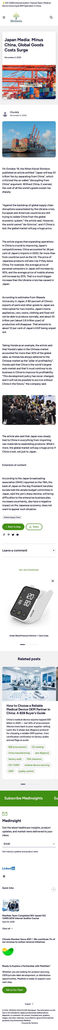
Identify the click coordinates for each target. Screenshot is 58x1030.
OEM (11, 771)
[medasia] (29, 139)
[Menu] (4, 17)
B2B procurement (17, 747)
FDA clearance (34, 759)
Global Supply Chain (12, 517)
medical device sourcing (36, 765)
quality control (26, 771)
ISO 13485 (13, 765)
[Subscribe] (53, 843)
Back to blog (14, 526)
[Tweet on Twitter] (13, 535)
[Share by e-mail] (17, 535)
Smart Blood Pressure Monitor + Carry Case (29, 635)
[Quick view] (53, 581)
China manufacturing (19, 753)
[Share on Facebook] (4, 535)
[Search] (51, 17)
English (28, 1004)
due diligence (42, 753)
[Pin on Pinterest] (8, 535)
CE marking (38, 747)
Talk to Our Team (14, 990)
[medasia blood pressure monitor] (29, 410)
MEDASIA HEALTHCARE (18, 1010)
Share (36, 526)
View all (6, 928)
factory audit (15, 759)
